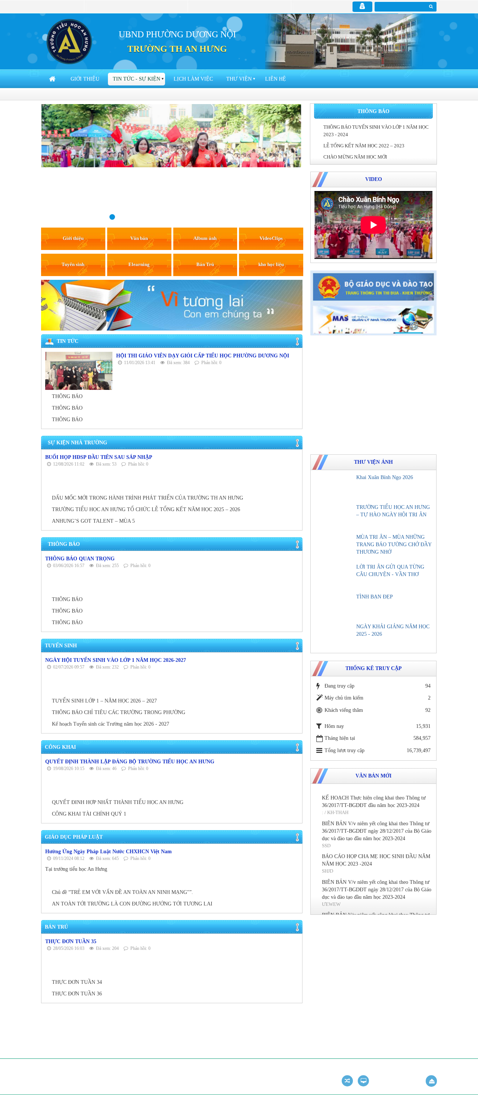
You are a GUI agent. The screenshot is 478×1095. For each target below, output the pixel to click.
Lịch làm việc (193, 79)
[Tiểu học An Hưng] (69, 41)
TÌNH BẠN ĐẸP (374, 597)
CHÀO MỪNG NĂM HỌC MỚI (355, 157)
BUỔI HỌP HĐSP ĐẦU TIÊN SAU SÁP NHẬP (98, 457)
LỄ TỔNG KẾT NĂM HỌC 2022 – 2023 (363, 145)
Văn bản (139, 238)
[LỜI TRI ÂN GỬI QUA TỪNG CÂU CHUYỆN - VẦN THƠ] (334, 576)
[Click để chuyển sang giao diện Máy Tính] (363, 1080)
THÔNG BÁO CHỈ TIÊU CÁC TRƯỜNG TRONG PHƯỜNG (118, 712)
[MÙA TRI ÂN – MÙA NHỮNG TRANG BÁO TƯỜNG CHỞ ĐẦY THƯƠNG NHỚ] (334, 547)
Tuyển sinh (73, 264)
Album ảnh (205, 238)
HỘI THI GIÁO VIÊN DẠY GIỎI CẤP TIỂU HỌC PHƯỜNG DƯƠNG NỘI (202, 356)
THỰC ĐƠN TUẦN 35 (70, 941)
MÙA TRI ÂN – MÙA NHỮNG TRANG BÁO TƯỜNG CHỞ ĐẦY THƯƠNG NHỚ (393, 544)
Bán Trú (205, 264)
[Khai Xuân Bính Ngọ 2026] (334, 487)
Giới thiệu (85, 79)
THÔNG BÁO (67, 396)
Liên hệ (275, 79)
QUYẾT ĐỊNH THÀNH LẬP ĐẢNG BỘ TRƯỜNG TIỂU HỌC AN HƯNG (129, 761)
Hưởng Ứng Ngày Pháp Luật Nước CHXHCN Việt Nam (108, 851)
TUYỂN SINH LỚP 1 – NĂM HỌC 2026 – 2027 (104, 701)
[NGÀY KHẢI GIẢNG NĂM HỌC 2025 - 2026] (334, 636)
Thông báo (373, 111)
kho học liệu (271, 264)
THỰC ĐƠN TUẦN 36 (77, 994)
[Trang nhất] (53, 79)
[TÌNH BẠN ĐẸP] (334, 606)
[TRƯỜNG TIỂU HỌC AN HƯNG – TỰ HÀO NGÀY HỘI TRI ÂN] (334, 517)
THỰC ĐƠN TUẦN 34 (77, 982)
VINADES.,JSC (421, 1069)
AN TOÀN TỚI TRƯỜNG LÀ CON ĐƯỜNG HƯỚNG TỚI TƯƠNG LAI (132, 904)
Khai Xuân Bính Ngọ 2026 (384, 477)
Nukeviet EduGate (362, 1069)
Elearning (139, 264)
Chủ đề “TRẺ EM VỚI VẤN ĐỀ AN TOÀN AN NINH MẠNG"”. (122, 892)
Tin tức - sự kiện (136, 79)
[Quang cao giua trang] (171, 304)
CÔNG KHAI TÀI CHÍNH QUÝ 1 (89, 814)
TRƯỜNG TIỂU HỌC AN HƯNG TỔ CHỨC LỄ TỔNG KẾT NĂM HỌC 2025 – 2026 (146, 509)
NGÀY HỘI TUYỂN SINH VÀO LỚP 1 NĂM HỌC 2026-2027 (115, 660)
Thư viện (239, 79)
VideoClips (271, 238)
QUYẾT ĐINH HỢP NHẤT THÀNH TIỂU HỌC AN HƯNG (117, 802)
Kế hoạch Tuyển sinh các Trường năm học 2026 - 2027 (110, 724)
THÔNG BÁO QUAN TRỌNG (80, 558)
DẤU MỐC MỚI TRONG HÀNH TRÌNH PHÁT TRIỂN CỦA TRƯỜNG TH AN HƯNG (147, 498)
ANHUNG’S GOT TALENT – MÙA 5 (93, 521)
